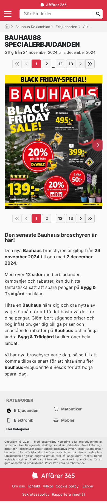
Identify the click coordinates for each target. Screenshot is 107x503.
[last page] (90, 64)
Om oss (18, 486)
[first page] (17, 64)
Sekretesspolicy (35, 494)
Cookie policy (67, 486)
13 (71, 63)
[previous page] (26, 64)
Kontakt (33, 486)
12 (60, 63)
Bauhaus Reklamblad (32, 27)
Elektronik (23, 420)
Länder (88, 486)
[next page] (80, 64)
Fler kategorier (17, 429)
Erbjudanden (66, 27)
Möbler (68, 420)
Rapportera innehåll (68, 494)
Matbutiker (71, 409)
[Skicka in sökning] (98, 14)
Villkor (48, 486)
